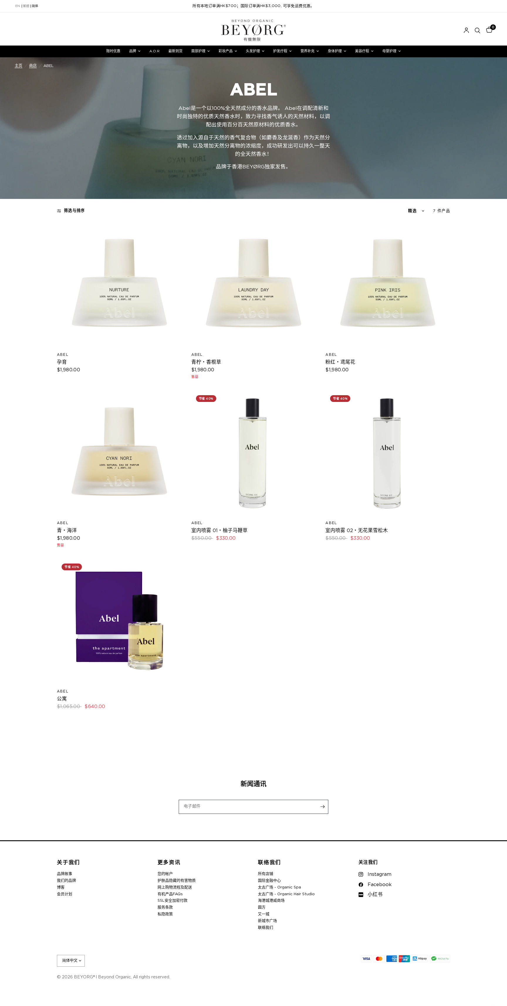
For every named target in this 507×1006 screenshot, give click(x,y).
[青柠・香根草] (253, 284)
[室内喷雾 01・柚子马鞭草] (253, 452)
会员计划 (64, 894)
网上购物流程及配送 (175, 887)
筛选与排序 (74, 211)
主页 (18, 66)
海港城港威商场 (271, 901)
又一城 (263, 914)
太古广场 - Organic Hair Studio (286, 894)
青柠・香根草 (206, 362)
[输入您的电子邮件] (322, 807)
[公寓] (119, 621)
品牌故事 (64, 874)
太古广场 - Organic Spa (279, 887)
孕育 (62, 362)
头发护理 (253, 51)
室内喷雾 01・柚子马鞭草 (219, 530)
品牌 (132, 51)
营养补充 (307, 51)
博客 (61, 887)
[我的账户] (466, 30)
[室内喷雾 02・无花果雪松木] (387, 452)
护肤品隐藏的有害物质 (177, 881)
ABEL (62, 354)
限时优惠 (113, 51)
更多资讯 (169, 862)
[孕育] (119, 284)
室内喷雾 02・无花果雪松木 (356, 530)
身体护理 (335, 51)
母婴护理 (389, 51)
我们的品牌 (66, 881)
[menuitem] (113, 51)
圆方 (262, 907)
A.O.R (154, 51)
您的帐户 (165, 874)
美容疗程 (362, 51)
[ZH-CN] (35, 6)
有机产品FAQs (170, 894)
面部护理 (198, 51)
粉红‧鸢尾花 (340, 362)
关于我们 (68, 862)
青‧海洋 (67, 530)
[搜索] (477, 30)
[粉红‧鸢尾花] (387, 284)
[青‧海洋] (119, 452)
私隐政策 (165, 914)
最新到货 (175, 51)
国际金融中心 (269, 881)
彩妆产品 (226, 51)
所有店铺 (265, 874)
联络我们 (269, 862)
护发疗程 (280, 51)
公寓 (62, 699)
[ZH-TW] (26, 6)
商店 (33, 66)
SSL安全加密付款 (172, 901)
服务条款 (165, 907)
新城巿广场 (267, 921)
